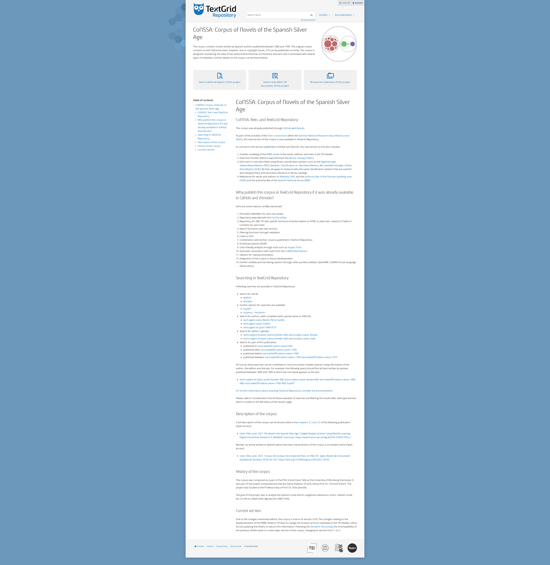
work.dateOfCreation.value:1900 (275, 346)
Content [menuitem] (323, 14)
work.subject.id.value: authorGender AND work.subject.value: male (279, 338)
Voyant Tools (294, 247)
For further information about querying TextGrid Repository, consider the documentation (284, 390)
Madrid (247, 297)
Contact (200, 546)
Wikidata (284, 176)
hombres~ (260, 312)
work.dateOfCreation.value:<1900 (281, 353)
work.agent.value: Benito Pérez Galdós (264, 320)
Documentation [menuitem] (343, 14)
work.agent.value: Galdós (256, 323)
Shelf (345, 3)
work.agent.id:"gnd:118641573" (260, 327)
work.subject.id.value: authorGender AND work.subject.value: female (280, 334)
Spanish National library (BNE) (294, 180)
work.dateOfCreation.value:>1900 (279, 349)
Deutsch (359, 3)
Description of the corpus (211, 142)
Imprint (210, 546)
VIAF (292, 176)
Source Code (235, 546)
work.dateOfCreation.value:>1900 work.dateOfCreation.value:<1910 (301, 357)
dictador (248, 301)
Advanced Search (308, 20)
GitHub (287, 128)
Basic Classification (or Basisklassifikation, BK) (299, 165)
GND (251, 236)
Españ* (247, 308)
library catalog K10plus (301, 158)
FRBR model (273, 154)
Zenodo (300, 128)
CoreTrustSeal (278, 217)
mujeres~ (248, 312)
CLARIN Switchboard (296, 251)
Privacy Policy (222, 546)
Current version (206, 149)
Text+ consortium (277, 135)
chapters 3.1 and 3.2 (309, 422)
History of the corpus (209, 146)
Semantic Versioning (321, 526)
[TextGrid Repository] (215, 3)
